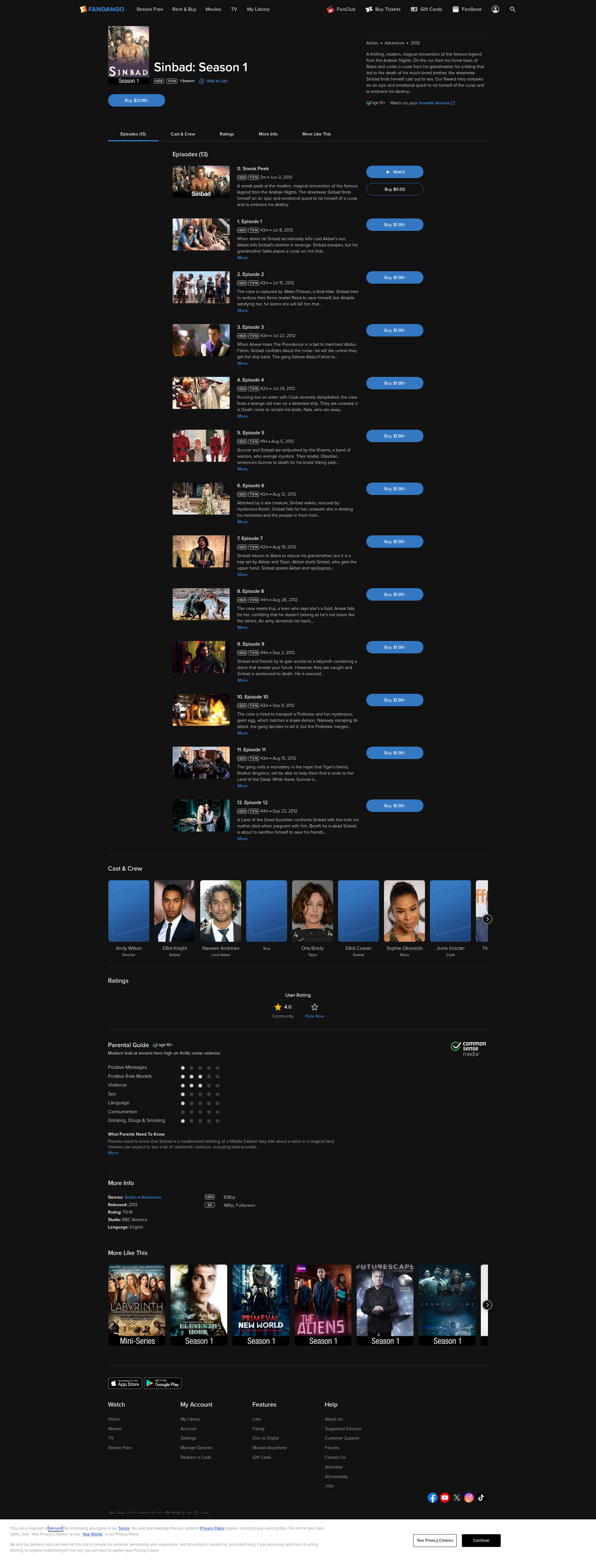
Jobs (329, 1486)
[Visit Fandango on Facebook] (432, 1497)
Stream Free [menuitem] (150, 9)
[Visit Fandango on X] (457, 1497)
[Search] (513, 9)
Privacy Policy (212, 1528)
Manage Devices (196, 1447)
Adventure (151, 1197)
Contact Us (335, 1457)
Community (283, 1016)
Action (131, 1197)
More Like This (316, 134)
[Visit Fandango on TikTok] (481, 1497)
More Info (268, 134)
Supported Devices (343, 1428)
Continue (481, 1540)
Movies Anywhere (270, 1447)
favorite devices (434, 103)
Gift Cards (262, 1457)
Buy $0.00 (395, 189)
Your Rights (92, 1534)
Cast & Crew (183, 134)
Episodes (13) (133, 134)
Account (188, 1428)
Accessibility (336, 1476)
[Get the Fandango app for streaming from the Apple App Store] (125, 1383)
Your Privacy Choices (435, 1540)
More (242, 257)
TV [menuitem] (234, 9)
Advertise (334, 1467)
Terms (123, 1528)
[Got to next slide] (487, 919)
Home (114, 1419)
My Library (190, 1419)
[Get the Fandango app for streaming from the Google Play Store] (163, 1383)
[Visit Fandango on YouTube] (445, 1497)
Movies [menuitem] (213, 9)
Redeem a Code (196, 1457)
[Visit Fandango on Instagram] (469, 1497)
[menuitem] (426, 9)
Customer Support (342, 1438)
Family (259, 1428)
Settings (188, 1438)
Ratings (227, 134)
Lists (257, 1419)
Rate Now (314, 1016)
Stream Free (119, 1447)
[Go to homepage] (102, 9)
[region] (298, 1540)
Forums (332, 1447)
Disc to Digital (266, 1438)
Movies (115, 1428)
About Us (334, 1419)
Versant (55, 1528)
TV (111, 1438)
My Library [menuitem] (258, 9)
